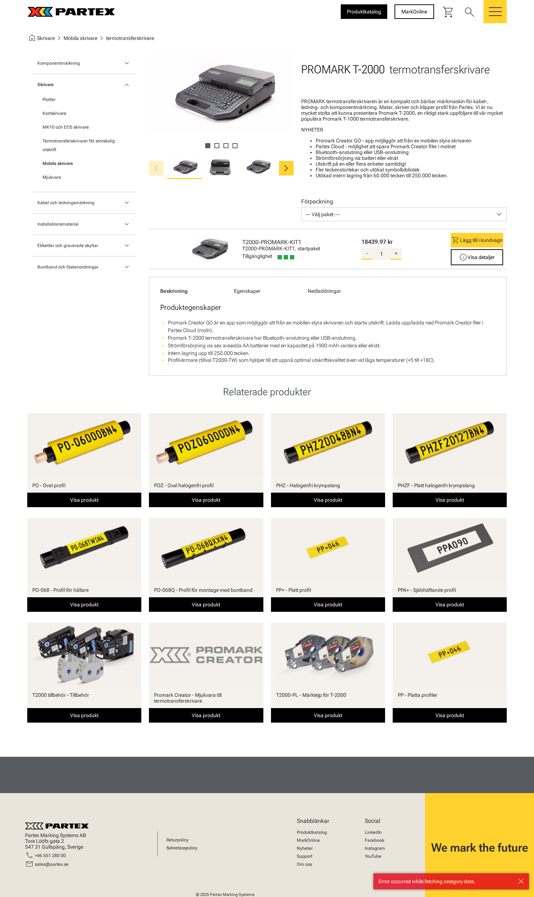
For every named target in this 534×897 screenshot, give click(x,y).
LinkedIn (373, 832)
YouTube (373, 856)
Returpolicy (177, 840)
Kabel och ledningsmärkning (65, 202)
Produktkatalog (312, 832)
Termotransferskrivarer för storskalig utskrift (79, 145)
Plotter (49, 99)
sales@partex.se (52, 864)
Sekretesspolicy (182, 847)
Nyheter (305, 848)
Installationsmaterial (57, 224)
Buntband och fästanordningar (67, 267)
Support (304, 856)
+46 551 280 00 (50, 855)
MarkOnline (308, 840)
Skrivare (45, 84)
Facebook (374, 840)
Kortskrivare (54, 113)
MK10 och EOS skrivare (66, 127)
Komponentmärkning (58, 63)
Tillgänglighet (257, 256)
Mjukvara (52, 177)
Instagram (375, 848)
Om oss (304, 864)
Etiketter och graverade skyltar (67, 245)
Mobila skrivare (58, 163)
